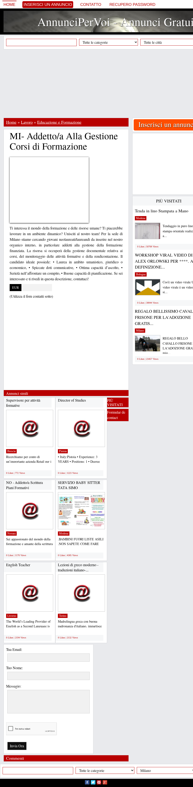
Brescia (11, 451)
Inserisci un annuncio (48, 4)
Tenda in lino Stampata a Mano (161, 211)
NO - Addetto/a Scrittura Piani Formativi (24, 485)
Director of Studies (72, 400)
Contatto (90, 4)
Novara (11, 533)
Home (9, 4)
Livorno (11, 615)
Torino (62, 615)
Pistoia (63, 451)
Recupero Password (132, 4)
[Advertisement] (98, 83)
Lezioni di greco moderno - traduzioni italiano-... (78, 567)
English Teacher (18, 564)
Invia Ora (17, 745)
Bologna (140, 274)
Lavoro (27, 122)
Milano (140, 330)
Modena (63, 533)
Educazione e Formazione (59, 122)
